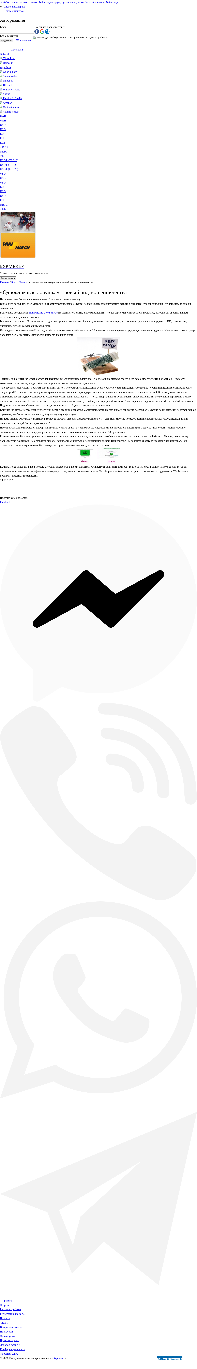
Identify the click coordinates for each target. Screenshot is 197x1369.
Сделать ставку (8, 278)
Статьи (23, 282)
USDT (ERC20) (9, 169)
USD (3, 124)
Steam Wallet (10, 76)
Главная (4, 282)
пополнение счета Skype (43, 312)
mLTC (3, 209)
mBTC (4, 204)
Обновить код (24, 40)
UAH (3, 120)
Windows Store (11, 89)
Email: (3, 26)
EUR (3, 133)
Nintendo (8, 80)
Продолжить (6, 40)
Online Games (11, 107)
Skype (6, 93)
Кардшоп (58, 1358)
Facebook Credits (12, 98)
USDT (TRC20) (9, 164)
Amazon (7, 102)
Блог (14, 282)
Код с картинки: (9, 35)
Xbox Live (9, 58)
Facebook (5, 502)
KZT (2, 142)
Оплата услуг (10, 111)
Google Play (10, 71)
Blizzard (7, 85)
